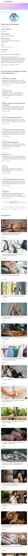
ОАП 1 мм (5, 167)
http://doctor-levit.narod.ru (7, 47)
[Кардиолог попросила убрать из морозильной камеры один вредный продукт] (14, 479)
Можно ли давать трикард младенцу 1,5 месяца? (13, 104)
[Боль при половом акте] (14, 375)
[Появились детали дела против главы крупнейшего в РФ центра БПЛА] (14, 229)
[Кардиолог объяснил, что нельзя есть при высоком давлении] (14, 521)
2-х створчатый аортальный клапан (13, 129)
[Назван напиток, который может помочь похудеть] (14, 500)
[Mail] (4, 1)
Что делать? (6, 191)
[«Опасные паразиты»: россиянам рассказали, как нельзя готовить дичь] (14, 437)
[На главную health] (8, 1)
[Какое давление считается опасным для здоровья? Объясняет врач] (14, 250)
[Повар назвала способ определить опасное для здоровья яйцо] (14, 396)
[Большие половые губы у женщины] (14, 270)
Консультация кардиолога (10, 142)
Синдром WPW (7, 91)
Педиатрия (3, 31)
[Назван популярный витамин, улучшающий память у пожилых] (14, 417)
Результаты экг (6, 154)
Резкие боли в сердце (9, 78)
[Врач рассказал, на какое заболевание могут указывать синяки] (14, 312)
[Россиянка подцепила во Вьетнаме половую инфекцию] (14, 291)
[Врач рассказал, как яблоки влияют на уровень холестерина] (14, 333)
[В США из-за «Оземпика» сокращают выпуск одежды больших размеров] (14, 354)
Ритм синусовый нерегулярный (12, 117)
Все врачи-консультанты (6, 11)
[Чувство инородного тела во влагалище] (14, 542)
